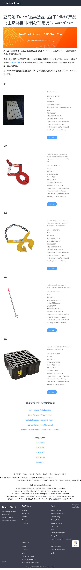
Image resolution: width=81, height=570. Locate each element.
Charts (24, 517)
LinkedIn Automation (58, 550)
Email (45, 474)
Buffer (51, 474)
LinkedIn (57, 474)
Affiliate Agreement (57, 513)
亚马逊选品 (40, 442)
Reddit (32, 474)
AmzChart (15, 62)
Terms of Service (57, 523)
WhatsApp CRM (56, 547)
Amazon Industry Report (30, 562)
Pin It (64, 474)
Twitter (25, 474)
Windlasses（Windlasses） (40, 410)
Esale (53, 553)
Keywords (25, 513)
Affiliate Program (56, 510)
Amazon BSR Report (29, 559)
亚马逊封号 (40, 452)
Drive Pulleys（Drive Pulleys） (40, 415)
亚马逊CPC (40, 462)
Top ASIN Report (28, 556)
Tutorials (25, 550)
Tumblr (38, 474)
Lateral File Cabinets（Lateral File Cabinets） (40, 430)
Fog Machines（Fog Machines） (40, 425)
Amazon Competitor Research (61, 539)
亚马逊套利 (40, 447)
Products (25, 510)
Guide (24, 547)
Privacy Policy (55, 520)
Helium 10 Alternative (58, 533)
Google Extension (57, 536)
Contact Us (54, 526)
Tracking (25, 523)
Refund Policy (55, 517)
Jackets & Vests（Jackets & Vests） (40, 420)
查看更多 (51, 137)
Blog (23, 553)
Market (24, 520)
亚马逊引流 (40, 457)
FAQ (52, 529)
